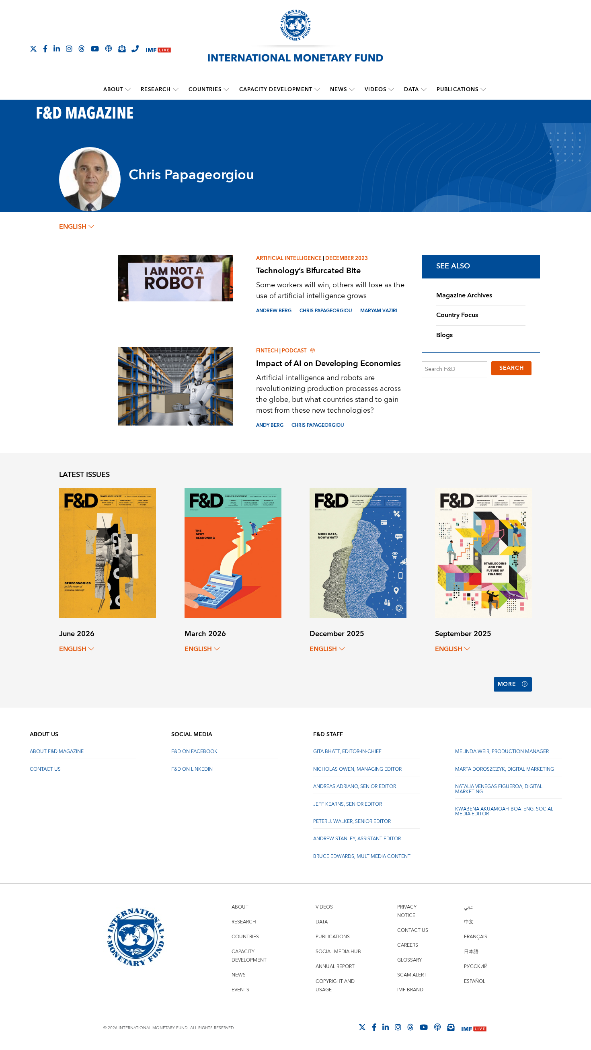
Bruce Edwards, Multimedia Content (361, 856)
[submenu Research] (176, 90)
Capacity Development (275, 89)
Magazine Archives (464, 295)
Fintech (267, 350)
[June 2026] (107, 552)
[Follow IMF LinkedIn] (56, 48)
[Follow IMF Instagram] (69, 48)
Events (240, 990)
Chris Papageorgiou (326, 311)
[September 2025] (483, 552)
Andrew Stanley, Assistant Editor (357, 839)
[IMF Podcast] (108, 48)
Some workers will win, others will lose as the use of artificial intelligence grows (330, 290)
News (338, 89)
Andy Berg (269, 425)
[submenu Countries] (226, 90)
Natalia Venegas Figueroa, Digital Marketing (498, 789)
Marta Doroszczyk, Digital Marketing (504, 769)
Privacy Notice (407, 911)
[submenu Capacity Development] (317, 90)
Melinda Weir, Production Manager (502, 751)
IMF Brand (410, 990)
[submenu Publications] (483, 90)
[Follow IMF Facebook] (45, 48)
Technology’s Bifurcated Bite (308, 271)
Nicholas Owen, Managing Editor (357, 769)
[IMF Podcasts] (437, 1027)
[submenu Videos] (391, 90)
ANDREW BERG (273, 311)
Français (475, 937)
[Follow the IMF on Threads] (81, 48)
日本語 (471, 952)
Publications (457, 89)
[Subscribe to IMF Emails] (121, 48)
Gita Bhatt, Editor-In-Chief (347, 751)
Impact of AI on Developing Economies (328, 363)
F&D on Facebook (194, 751)
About (113, 89)
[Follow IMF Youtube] (95, 48)
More (507, 684)
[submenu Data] (424, 90)
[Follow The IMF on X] (33, 48)
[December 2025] (358, 552)
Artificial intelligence (289, 258)
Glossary (409, 960)
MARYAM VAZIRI (378, 311)
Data (411, 89)
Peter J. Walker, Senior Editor (352, 821)
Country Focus (457, 315)
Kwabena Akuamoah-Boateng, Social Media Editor (504, 811)
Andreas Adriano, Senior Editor (354, 786)
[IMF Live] (158, 49)
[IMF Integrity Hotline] (135, 48)
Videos (375, 89)
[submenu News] (352, 90)
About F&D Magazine (57, 751)
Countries (205, 89)
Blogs (444, 335)
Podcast (294, 350)
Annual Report (335, 966)
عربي (468, 907)
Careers (407, 945)
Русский (476, 966)
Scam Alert (412, 975)
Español (474, 981)
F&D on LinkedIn (192, 769)
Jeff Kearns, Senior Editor (347, 804)
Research (156, 89)
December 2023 (346, 258)
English (72, 226)
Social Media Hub (338, 952)
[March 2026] (233, 552)
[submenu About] (128, 90)
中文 (469, 922)
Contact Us (45, 769)
